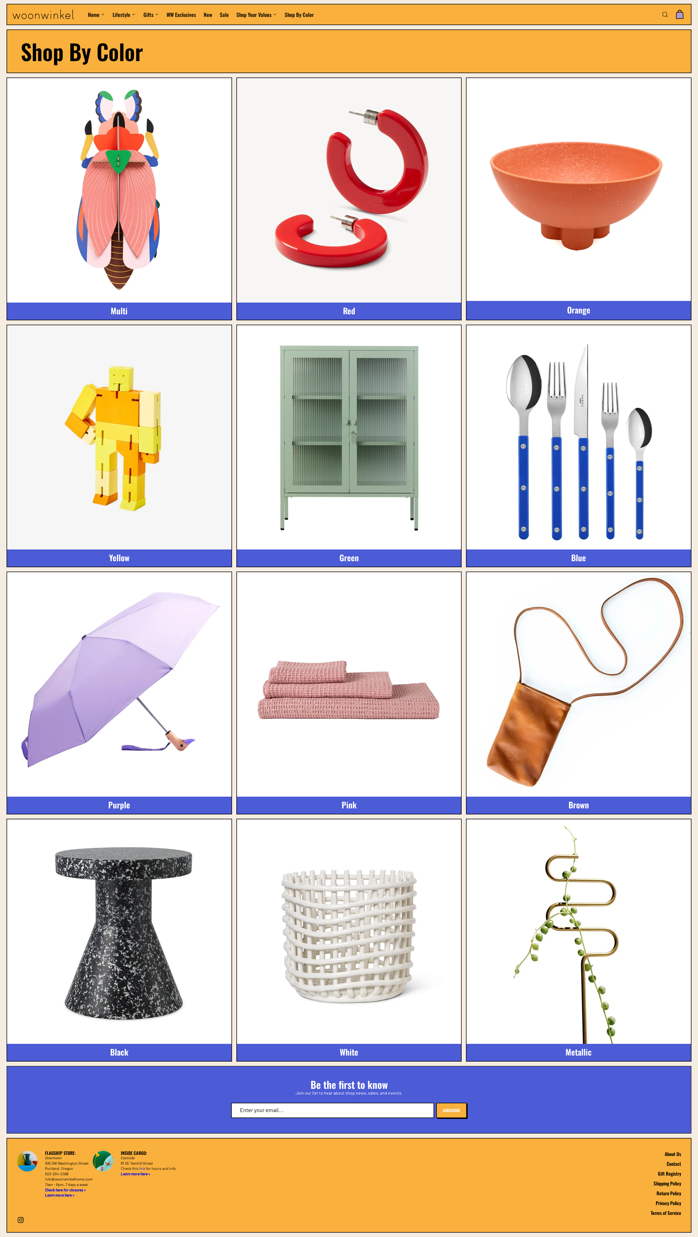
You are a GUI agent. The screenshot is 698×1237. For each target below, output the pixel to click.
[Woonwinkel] (47, 15)
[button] (665, 14)
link (142, 1168)
